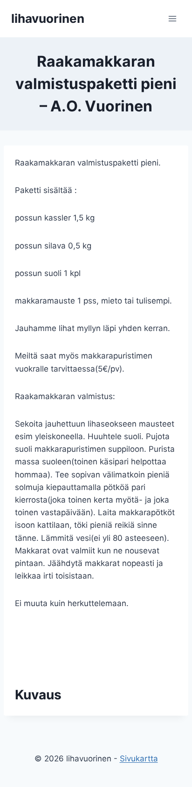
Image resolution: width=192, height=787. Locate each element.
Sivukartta (139, 758)
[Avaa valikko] (172, 18)
